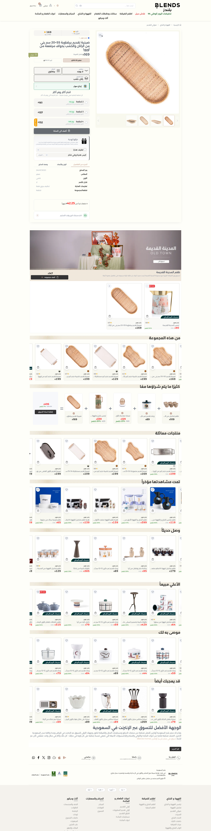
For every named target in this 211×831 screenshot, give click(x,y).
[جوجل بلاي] (64, 758)
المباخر (101, 804)
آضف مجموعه (48, 277)
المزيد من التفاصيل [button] (80, 164)
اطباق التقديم (124, 813)
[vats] (65, 774)
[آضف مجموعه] (147, 286)
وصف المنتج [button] (43, 164)
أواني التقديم (125, 807)
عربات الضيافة (176, 824)
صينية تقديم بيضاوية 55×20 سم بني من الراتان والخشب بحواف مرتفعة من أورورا (74, 416)
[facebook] (39, 758)
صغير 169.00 (77, 60)
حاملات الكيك (176, 821)
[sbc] (60, 774)
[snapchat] (54, 758)
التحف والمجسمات (71, 804)
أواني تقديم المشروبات (121, 810)
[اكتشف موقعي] (37, 215)
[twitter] (44, 758)
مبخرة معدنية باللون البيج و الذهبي (122, 416)
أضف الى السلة (60, 131)
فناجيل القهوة (175, 808)
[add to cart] (147, 316)
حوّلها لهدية (73, 139)
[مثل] (181, 346)
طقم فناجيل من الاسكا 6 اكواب (171, 416)
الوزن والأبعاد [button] (61, 164)
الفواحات (100, 808)
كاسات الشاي (176, 818)
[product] (162, 301)
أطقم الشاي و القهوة (147, 804)
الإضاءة (75, 811)
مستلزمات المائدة (123, 817)
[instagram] (49, 758)
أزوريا (111, 790)
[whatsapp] (33, 758)
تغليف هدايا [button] (78, 150)
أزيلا (89, 790)
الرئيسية (176, 25)
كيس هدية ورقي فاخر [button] (77, 155)
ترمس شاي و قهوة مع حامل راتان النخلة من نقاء (98, 416)
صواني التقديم (152, 25)
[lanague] (56, 5)
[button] (76, 33)
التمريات (178, 814)
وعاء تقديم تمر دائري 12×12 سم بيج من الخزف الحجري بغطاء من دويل (146, 416)
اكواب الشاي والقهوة (173, 828)
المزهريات (74, 821)
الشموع (101, 811)
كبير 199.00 (48, 60)
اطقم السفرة (150, 808)
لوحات (75, 814)
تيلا (122, 790)
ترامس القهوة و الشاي (172, 804)
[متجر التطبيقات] (59, 758)
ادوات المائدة (125, 820)
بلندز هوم (176, 323)
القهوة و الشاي (165, 25)
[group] (138, 120)
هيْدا (99, 790)
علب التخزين (73, 824)
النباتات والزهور (72, 828)
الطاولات (74, 808)
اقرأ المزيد (175, 749)
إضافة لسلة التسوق (45, 412)
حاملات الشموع (72, 818)
